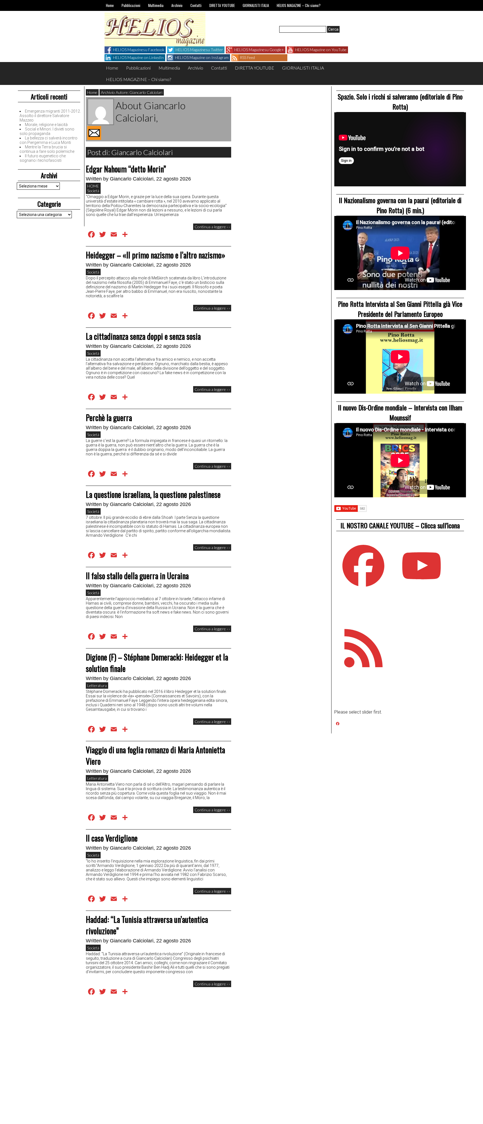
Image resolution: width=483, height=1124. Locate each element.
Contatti (196, 5)
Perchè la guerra (109, 417)
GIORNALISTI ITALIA (256, 5)
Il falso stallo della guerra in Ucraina (137, 575)
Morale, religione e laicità (46, 124)
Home (110, 5)
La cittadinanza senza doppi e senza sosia (143, 336)
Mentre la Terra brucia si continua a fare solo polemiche (47, 149)
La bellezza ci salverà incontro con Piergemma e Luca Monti (48, 140)
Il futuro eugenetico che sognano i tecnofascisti (43, 158)
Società (93, 190)
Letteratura (97, 685)
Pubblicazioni (131, 5)
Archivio (177, 5)
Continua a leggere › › (212, 226)
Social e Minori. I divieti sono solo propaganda (47, 131)
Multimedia (156, 5)
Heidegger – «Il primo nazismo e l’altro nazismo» (155, 255)
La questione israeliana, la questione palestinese (153, 494)
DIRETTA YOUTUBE (222, 5)
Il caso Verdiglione (112, 838)
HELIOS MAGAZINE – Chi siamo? (299, 5)
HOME (93, 186)
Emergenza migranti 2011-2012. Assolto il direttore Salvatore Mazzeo (50, 115)
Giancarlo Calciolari (131, 179)
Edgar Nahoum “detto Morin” (126, 169)
